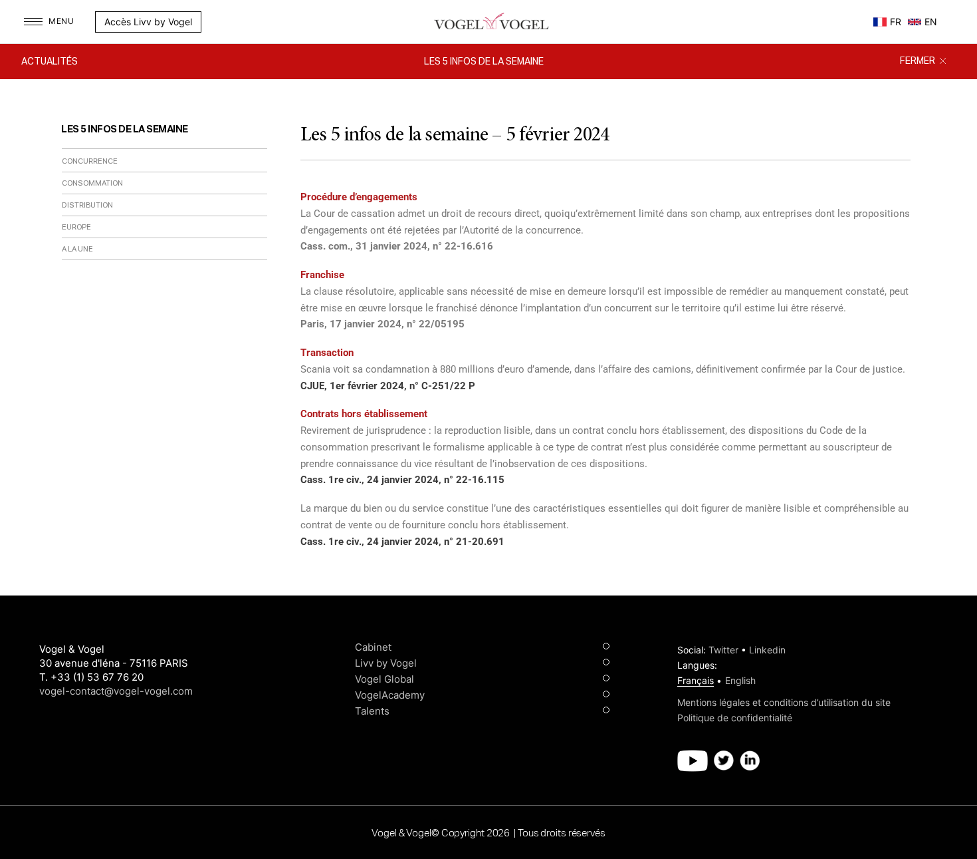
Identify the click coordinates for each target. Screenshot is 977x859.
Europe (76, 227)
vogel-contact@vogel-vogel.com (116, 691)
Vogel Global (384, 679)
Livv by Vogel (386, 663)
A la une (77, 249)
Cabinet (373, 647)
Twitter (723, 649)
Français (695, 680)
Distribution (87, 205)
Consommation (92, 183)
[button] (208, 22)
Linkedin (767, 649)
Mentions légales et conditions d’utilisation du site (784, 702)
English (740, 680)
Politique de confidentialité (734, 717)
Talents (372, 711)
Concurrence (90, 161)
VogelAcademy (390, 695)
